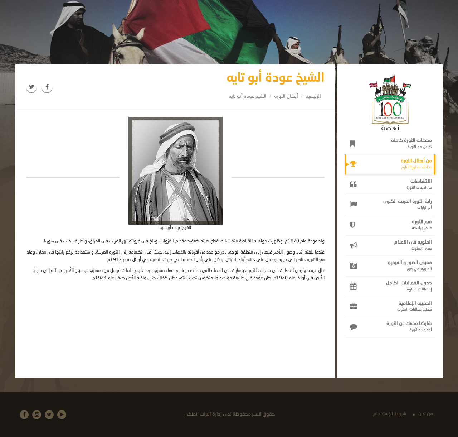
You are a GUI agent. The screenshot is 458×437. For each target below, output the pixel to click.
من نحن (425, 413)
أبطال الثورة (286, 96)
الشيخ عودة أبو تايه (248, 96)
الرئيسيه (313, 96)
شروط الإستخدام (389, 413)
